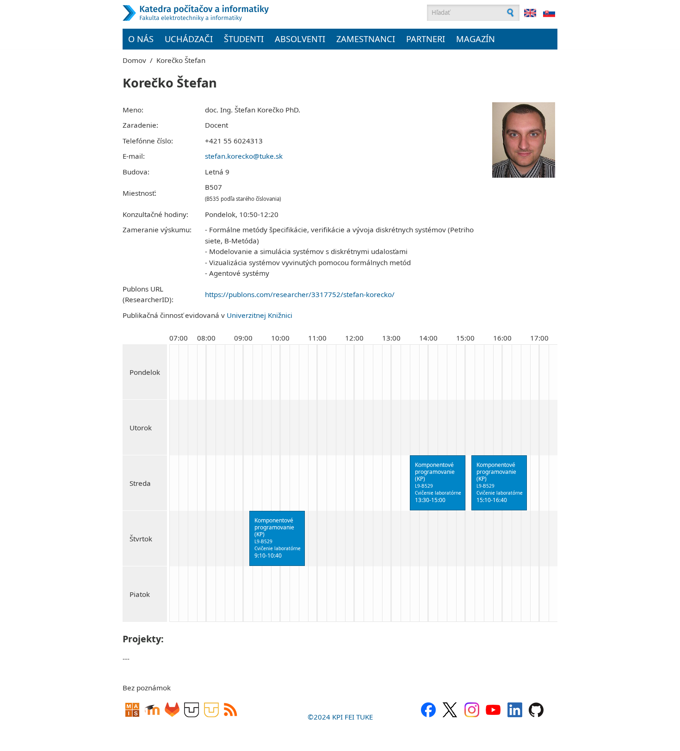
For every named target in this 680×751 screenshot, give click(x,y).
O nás (141, 38)
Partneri (425, 38)
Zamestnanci (365, 38)
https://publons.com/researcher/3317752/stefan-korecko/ (300, 294)
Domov (134, 60)
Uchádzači (189, 38)
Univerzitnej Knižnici (259, 315)
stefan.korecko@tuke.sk (244, 156)
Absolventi (300, 38)
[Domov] (241, 13)
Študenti (244, 38)
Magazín (475, 38)
